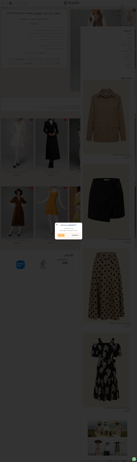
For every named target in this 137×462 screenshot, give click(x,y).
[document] (68, 231)
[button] (56, 224)
